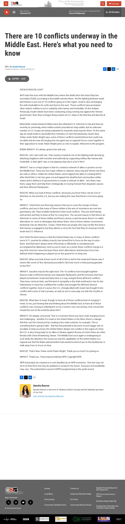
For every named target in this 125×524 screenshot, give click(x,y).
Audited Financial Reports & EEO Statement (106, 489)
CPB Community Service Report (105, 495)
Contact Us (74, 488)
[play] (7, 12)
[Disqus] (62, 446)
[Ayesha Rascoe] (25, 391)
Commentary (49, 499)
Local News (48, 494)
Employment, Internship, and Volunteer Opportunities (107, 507)
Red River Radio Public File (106, 501)
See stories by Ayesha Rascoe (48, 396)
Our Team (74, 499)
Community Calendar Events (55, 505)
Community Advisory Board (80, 505)
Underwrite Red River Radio (80, 494)
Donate (115, 3)
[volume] (14, 12)
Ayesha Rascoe (19, 66)
